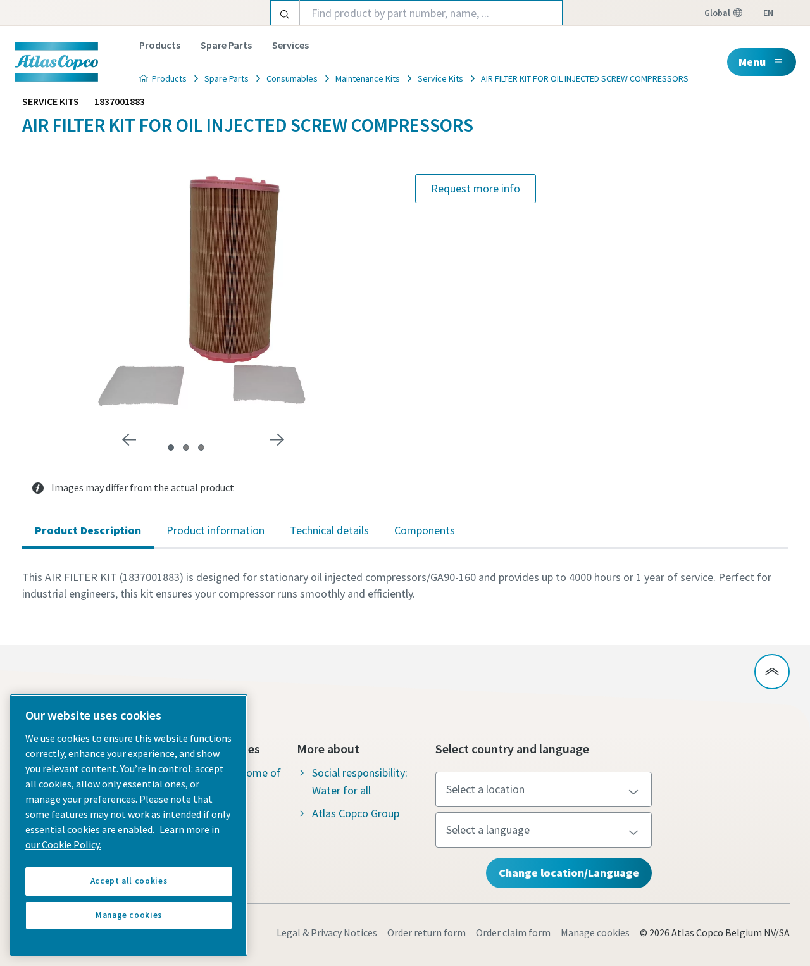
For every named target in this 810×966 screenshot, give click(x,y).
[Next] (277, 440)
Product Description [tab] (88, 530)
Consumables (292, 78)
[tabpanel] (405, 585)
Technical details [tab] (329, 530)
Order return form (426, 932)
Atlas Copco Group (355, 813)
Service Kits (440, 78)
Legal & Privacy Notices (327, 932)
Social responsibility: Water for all (360, 781)
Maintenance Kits (367, 78)
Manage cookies (595, 932)
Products (159, 45)
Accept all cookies (129, 880)
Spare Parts (226, 45)
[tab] (171, 447)
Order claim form (513, 932)
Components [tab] (424, 530)
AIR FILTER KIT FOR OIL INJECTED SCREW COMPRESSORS (584, 78)
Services (290, 45)
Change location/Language (569, 872)
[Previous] (129, 440)
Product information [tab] (215, 530)
